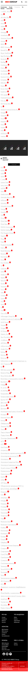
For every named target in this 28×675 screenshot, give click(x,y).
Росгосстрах (5, 530)
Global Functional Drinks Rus (10, 110)
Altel (3, 29)
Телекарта (4, 566)
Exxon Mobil (5, 89)
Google (4, 113)
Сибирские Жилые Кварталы (10, 545)
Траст (3, 575)
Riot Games (5, 257)
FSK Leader (5, 95)
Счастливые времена (8, 563)
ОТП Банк (4, 483)
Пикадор (4, 507)
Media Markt (5, 194)
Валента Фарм (6, 373)
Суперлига (5, 560)
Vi (2, 307)
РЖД (3, 519)
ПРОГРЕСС (5, 498)
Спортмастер (5, 551)
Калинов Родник (6, 417)
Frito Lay (4, 101)
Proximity (3, 634)
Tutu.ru (3, 289)
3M (2, 14)
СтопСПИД (5, 554)
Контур (4, 420)
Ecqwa (3, 86)
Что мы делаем (19, 614)
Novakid (4, 212)
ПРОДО (4, 501)
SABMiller (4, 269)
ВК (2, 367)
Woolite (4, 325)
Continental (5, 71)
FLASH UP (4, 92)
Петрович (4, 504)
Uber (3, 292)
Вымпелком (5, 382)
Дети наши (5, 403)
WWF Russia (5, 322)
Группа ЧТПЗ (5, 400)
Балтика (4, 355)
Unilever (4, 295)
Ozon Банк (5, 224)
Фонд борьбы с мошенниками (11, 593)
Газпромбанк (5, 394)
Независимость (6, 471)
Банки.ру (4, 358)
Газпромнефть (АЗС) (8, 397)
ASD (3, 20)
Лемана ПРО (6, 426)
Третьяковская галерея (8, 578)
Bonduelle (4, 59)
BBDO (3, 44)
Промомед (5, 513)
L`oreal (4, 179)
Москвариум (5, 459)
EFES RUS (4, 83)
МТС (3, 444)
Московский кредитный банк (10, 462)
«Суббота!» (5, 340)
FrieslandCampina (7, 98)
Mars (3, 191)
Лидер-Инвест (6, 435)
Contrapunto (4, 632)
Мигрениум (5, 450)
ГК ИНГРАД (5, 391)
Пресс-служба (19, 640)
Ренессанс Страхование (9, 525)
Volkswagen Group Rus (8, 316)
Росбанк (4, 528)
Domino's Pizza (6, 77)
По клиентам (17, 7)
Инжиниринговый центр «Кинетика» (13, 411)
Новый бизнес (17, 620)
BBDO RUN (4, 648)
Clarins (3, 68)
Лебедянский (5, 423)
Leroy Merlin (5, 185)
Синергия (4, 548)
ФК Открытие (6, 581)
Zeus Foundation (6, 337)
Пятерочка (5, 516)
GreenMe (4, 116)
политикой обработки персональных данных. (7, 668)
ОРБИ (3, 480)
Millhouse (4, 200)
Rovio (3, 260)
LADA (3, 173)
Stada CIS (4, 275)
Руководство (4, 618)
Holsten (4, 127)
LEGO (3, 176)
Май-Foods (5, 447)
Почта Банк (5, 510)
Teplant (3, 278)
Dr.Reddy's (5, 80)
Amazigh (4, 32)
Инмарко (4, 414)
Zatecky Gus (5, 334)
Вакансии (4, 620)
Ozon (3, 218)
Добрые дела (16, 622)
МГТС (3, 441)
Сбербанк (5, 542)
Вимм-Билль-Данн (7, 376)
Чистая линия (5, 602)
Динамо (4, 406)
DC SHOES (5, 74)
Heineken (4, 122)
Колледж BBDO (5, 646)
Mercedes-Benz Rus (7, 197)
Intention (4, 136)
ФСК (3, 584)
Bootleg (4, 62)
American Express (7, 38)
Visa (3, 310)
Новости (15, 643)
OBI (3, 215)
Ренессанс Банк (6, 522)
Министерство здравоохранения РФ (13, 453)
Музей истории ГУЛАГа (9, 468)
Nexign (4, 209)
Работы (15, 617)
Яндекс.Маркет (6, 608)
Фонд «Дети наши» (6, 649)
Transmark (4, 287)
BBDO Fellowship (5, 643)
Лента (3, 429)
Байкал (4, 352)
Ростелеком (5, 533)
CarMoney (5, 65)
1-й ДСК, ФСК (6, 11)
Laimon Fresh (5, 182)
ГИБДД (4, 385)
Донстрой (4, 408)
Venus (3, 304)
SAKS (3, 272)
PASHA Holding (6, 230)
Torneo (3, 284)
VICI (3, 301)
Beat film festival (6, 56)
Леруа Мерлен (6, 432)
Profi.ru (3, 248)
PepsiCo (4, 236)
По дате (10, 7)
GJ (2, 107)
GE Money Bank (6, 104)
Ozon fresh (5, 221)
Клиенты (16, 618)
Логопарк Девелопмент (9, 438)
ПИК (3, 495)
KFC (3, 167)
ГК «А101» (5, 388)
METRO (4, 188)
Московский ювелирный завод (11, 465)
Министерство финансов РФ (10, 456)
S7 (2, 266)
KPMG (3, 170)
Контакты (4, 622)
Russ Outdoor (5, 263)
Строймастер (5, 557)
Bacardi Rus (5, 50)
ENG (26, 2)
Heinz (3, 124)
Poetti (3, 242)
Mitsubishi (4, 203)
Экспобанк (5, 605)
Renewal (4, 254)
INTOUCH (5, 133)
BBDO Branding (5, 629)
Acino (3, 23)
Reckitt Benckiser (6, 251)
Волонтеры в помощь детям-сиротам (13, 379)
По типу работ (10, 8)
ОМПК (4, 477)
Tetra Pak (4, 281)
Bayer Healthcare (7, 53)
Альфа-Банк (5, 349)
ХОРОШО (22, 666)
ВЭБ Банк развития (7, 370)
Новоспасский (6, 474)
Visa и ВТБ (4, 313)
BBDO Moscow (6, 47)
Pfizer (3, 239)
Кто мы (4, 614)
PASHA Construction (7, 227)
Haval (3, 119)
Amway (4, 41)
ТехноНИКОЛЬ (6, 569)
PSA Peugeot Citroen (8, 233)
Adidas (3, 26)
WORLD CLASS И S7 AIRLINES (11, 319)
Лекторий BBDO (5, 644)
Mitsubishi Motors (7, 206)
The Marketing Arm (6, 635)
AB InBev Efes (5, 17)
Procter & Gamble (7, 245)
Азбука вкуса (6, 346)
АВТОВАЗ (4, 343)
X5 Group (5, 331)
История (3, 617)
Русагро (4, 536)
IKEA (3, 130)
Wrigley (4, 328)
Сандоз (4, 539)
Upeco (3, 298)
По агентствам (4, 7)
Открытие (5, 492)
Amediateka (5, 35)
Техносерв (5, 572)
